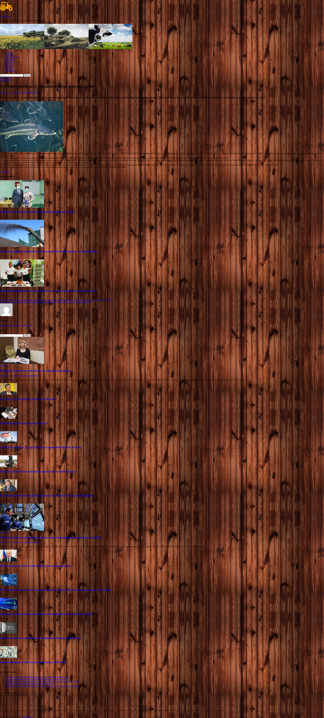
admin (15, 92)
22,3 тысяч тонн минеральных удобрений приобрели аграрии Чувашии (36, 679)
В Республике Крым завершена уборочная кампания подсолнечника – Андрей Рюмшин (48, 251)
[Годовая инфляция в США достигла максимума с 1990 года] (8, 657)
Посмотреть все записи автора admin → (17, 325)
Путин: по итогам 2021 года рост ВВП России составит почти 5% (36, 565)
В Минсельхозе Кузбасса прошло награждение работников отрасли (37, 211)
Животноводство (12, 57)
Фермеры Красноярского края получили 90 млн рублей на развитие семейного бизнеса (48, 290)
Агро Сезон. (5, 16)
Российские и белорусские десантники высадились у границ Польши (38, 471)
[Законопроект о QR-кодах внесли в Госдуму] (8, 418)
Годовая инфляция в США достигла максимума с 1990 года (33, 662)
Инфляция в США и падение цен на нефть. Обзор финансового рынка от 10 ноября (46, 614)
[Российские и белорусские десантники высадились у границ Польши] (8, 466)
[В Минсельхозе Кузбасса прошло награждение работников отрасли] (22, 207)
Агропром (9, 55)
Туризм (8, 64)
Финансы (9, 68)
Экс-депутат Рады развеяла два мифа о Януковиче (28, 399)
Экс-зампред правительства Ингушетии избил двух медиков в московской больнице (46, 495)
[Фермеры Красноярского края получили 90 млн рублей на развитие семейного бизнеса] (22, 286)
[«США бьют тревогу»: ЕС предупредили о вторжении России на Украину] (8, 442)
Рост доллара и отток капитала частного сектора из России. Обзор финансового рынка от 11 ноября (55, 589)
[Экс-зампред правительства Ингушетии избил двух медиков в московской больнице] (8, 490)
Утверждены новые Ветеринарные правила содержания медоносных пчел (37, 677)
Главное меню (6, 78)
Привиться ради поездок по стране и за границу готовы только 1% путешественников (42, 686)
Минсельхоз (10, 59)
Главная (8, 53)
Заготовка (9, 62)
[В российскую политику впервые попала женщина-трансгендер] (22, 363)
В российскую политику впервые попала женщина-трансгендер (35, 370)
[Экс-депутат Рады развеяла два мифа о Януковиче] (8, 394)
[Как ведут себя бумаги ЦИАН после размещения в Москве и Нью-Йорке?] (8, 633)
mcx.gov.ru (4, 171)
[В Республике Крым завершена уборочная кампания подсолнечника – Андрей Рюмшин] (22, 246)
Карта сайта (10, 71)
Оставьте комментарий (29, 92)
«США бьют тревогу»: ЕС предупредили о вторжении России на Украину (40, 447)
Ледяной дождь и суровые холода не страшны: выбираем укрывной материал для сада (42, 681)
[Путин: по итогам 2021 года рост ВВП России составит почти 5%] (8, 561)
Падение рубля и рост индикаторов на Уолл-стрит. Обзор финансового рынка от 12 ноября (50, 537)
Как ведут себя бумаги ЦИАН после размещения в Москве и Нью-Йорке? (40, 638)
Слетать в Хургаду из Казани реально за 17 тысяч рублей (29, 684)
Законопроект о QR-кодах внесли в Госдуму (24, 423)
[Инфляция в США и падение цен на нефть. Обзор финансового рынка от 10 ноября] (8, 609)
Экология (9, 66)
